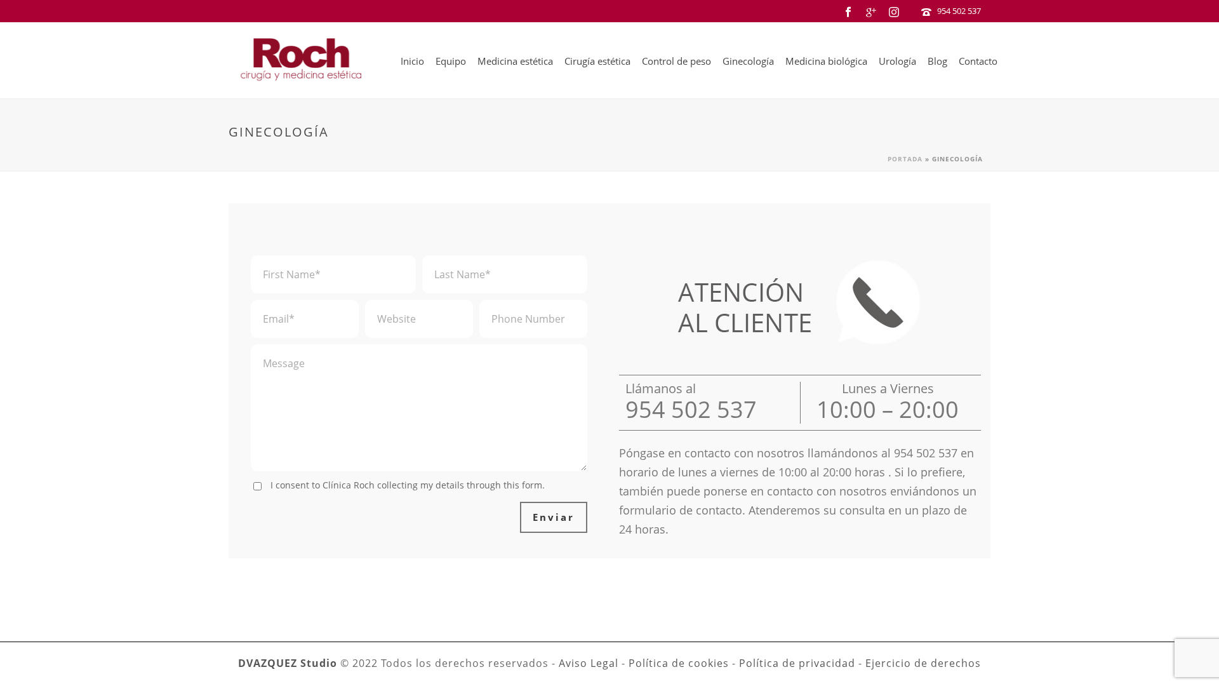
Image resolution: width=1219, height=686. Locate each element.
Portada (905, 158)
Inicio (412, 61)
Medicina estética (515, 61)
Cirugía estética (597, 61)
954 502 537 (959, 11)
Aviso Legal (588, 663)
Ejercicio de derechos (923, 663)
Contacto (978, 61)
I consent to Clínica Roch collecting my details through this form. (407, 485)
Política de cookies (679, 663)
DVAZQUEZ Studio (287, 663)
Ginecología (748, 61)
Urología (897, 61)
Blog (937, 61)
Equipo (451, 61)
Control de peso (676, 61)
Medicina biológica (826, 61)
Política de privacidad (797, 663)
